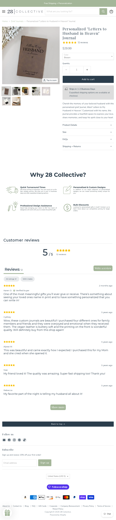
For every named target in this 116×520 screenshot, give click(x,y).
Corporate (53, 506)
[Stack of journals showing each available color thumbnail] (16, 101)
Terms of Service (103, 506)
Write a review (103, 268)
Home (5, 21)
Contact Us (17, 506)
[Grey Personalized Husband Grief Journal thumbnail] (16, 91)
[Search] (103, 11)
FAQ (33, 506)
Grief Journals (17, 21)
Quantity (66, 63)
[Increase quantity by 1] (87, 69)
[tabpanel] (58, 344)
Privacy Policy (88, 506)
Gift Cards (42, 506)
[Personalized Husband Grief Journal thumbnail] (6, 91)
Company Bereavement (70, 506)
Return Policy (58, 509)
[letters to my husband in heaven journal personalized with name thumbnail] (26, 91)
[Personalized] (36, 91)
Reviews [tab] (14, 269)
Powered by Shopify (58, 515)
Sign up (44, 462)
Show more (58, 407)
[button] (7, 512)
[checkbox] (28, 279)
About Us (6, 506)
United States (57, 476)
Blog (27, 506)
